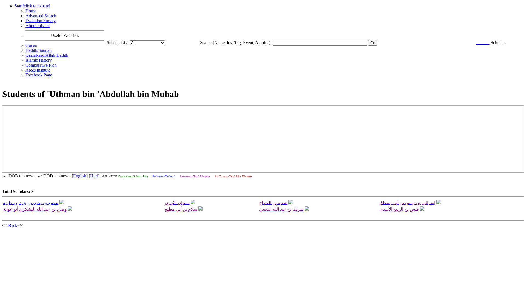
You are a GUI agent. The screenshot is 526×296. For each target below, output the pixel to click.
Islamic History (38, 60)
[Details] (61, 202)
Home (30, 10)
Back (12, 225)
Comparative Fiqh (41, 65)
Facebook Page (38, 75)
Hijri (94, 175)
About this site (37, 25)
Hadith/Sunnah (38, 50)
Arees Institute (37, 70)
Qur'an (31, 45)
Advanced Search (40, 15)
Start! (32, 6)
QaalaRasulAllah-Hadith (46, 55)
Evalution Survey (40, 20)
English (79, 175)
